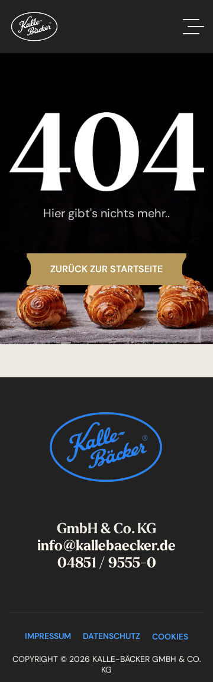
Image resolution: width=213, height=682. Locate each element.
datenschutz (111, 636)
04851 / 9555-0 (106, 562)
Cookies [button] (170, 636)
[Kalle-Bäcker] (34, 27)
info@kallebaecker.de (106, 545)
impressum (48, 636)
